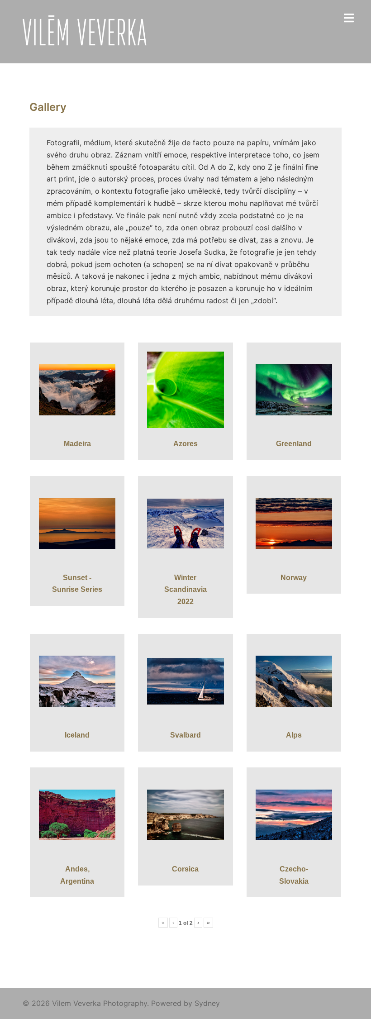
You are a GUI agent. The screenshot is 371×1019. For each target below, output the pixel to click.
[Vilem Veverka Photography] (87, 30)
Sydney (207, 1003)
